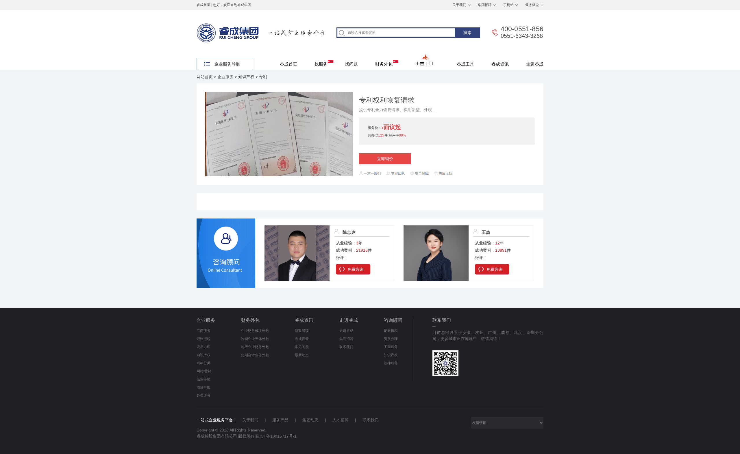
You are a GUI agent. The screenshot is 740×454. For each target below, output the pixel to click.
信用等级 (203, 379)
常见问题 (302, 347)
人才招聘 (340, 420)
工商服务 (203, 331)
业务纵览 (532, 5)
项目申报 (203, 387)
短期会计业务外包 (255, 355)
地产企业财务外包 (255, 347)
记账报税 (203, 339)
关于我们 (459, 5)
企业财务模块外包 (255, 331)
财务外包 (384, 63)
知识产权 (246, 76)
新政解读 (302, 331)
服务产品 (280, 420)
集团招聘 (485, 5)
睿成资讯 (500, 63)
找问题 (351, 63)
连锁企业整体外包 (255, 339)
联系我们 (346, 347)
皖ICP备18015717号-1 (276, 436)
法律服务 (391, 363)
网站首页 (205, 76)
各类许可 (203, 395)
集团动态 (310, 420)
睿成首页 (203, 5)
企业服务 (225, 76)
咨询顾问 (393, 320)
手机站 (508, 5)
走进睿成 (534, 63)
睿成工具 (465, 63)
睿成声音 (302, 339)
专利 (263, 76)
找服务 (321, 63)
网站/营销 (204, 371)
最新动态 (302, 355)
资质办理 (203, 347)
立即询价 (385, 158)
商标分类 (203, 363)
